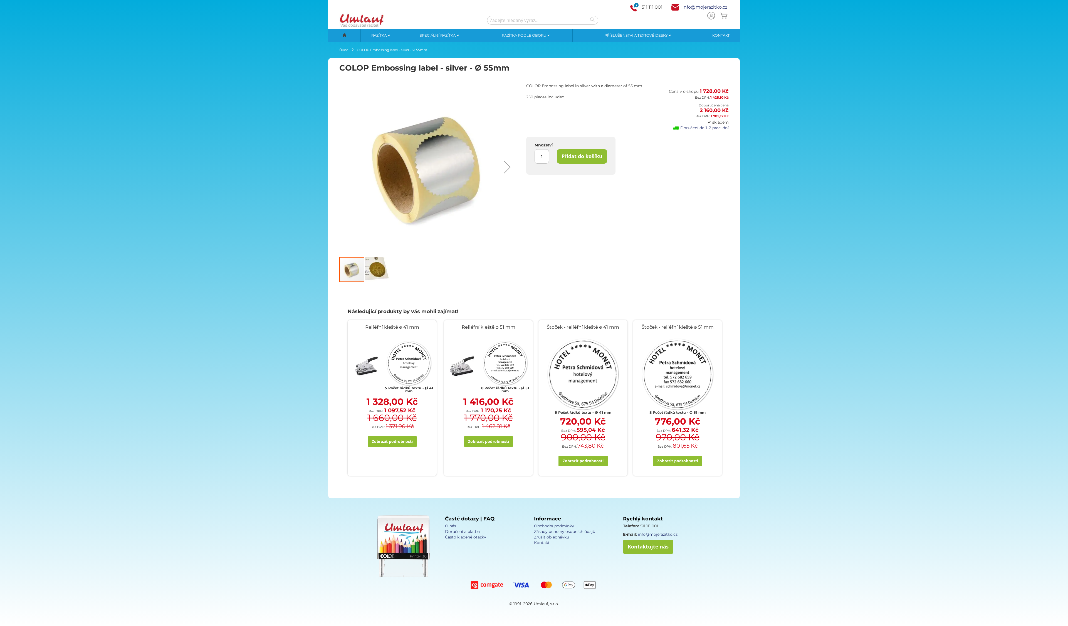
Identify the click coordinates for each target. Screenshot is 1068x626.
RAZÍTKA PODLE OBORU (524, 35)
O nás (450, 525)
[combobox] (542, 20)
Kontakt (721, 35)
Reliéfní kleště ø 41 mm (392, 327)
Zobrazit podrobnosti (392, 441)
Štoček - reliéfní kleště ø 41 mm (583, 327)
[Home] (344, 35)
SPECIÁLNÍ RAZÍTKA (438, 35)
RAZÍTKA (379, 35)
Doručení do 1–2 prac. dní (704, 127)
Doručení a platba (462, 531)
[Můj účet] (711, 16)
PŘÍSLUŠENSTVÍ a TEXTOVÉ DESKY (636, 35)
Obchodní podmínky (554, 525)
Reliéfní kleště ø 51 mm (488, 327)
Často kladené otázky (465, 537)
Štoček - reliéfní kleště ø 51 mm (678, 327)
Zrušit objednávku (551, 537)
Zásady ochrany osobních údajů (564, 531)
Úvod (343, 50)
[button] (507, 167)
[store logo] (361, 20)
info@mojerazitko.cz (705, 7)
